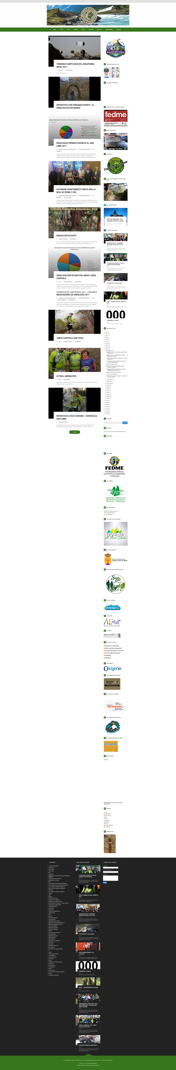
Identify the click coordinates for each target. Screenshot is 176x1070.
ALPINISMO (91, 29)
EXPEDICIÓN (51, 913)
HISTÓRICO (119, 29)
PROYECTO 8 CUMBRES (54, 940)
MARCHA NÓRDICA (109, 29)
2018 (106, 347)
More (75, 432)
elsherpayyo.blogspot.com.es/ (111, 511)
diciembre (108, 350)
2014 (106, 404)
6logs (92, 1065)
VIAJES (50, 973)
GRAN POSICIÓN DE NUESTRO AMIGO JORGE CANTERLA (115, 367)
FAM (49, 914)
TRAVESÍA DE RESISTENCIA (55, 962)
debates (50, 896)
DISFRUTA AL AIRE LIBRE (68, 281)
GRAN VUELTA (51, 919)
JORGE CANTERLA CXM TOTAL (70, 338)
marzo (108, 394)
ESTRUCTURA (107, 813)
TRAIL (50, 960)
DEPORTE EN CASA (53, 898)
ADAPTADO (51, 867)
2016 (106, 400)
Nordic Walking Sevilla (109, 512)
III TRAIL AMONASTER (66, 376)
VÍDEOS (83, 29)
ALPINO (106, 818)
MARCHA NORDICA (53, 929)
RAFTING (50, 944)
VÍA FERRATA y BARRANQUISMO (56, 971)
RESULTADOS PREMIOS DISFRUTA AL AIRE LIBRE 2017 (116, 359)
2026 (106, 332)
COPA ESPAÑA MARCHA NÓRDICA (56, 886)
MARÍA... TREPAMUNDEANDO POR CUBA (88, 987)
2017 (106, 348)
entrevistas (51, 908)
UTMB (49, 968)
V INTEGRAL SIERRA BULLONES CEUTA (88, 1045)
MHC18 (50, 931)
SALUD (50, 952)
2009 (106, 413)
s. (48, 950)
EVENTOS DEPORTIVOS (54, 911)
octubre (108, 381)
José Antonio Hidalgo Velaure (114, 650)
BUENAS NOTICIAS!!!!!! (66, 235)
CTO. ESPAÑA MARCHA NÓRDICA (84, 149)
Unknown (108, 655)
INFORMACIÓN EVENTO (54, 921)
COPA (49, 881)
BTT (49, 872)
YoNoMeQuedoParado (53, 975)
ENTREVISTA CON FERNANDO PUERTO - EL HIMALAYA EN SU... (116, 356)
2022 (106, 339)
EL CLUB (61, 29)
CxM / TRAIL (99, 29)
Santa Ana (106, 759)
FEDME (50, 916)
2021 (106, 341)
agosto (108, 385)
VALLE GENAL (51, 970)
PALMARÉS (76, 29)
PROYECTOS (51, 942)
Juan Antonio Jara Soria (112, 653)
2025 (106, 333)
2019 (106, 345)
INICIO (55, 29)
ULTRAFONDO (51, 965)
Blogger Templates (81, 1065)
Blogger (111, 1060)
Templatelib (96, 1065)
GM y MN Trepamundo (92, 1063)
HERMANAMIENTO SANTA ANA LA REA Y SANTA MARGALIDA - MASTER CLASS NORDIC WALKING (88, 1005)
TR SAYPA (50, 958)
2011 (106, 410)
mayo (107, 390)
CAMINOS (50, 874)
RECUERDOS (107, 827)
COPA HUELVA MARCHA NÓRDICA (56, 888)
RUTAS (68, 29)
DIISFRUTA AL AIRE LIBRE (55, 901)
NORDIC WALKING (52, 935)
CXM (60, 281)
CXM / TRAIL (107, 820)
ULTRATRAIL (51, 967)
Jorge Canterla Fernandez (113, 648)
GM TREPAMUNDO (69, 70)
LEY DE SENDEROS (52, 926)
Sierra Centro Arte (108, 514)
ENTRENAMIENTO (52, 906)
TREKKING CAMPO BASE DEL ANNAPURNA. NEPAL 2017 (116, 353)
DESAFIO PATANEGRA (53, 899)
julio (107, 387)
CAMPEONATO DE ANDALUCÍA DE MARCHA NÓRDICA (67, 149)
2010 (106, 412)
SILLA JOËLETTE (52, 957)
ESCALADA (51, 909)
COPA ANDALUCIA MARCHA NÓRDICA (57, 883)
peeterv (98, 1060)
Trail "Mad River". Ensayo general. (115, 283)
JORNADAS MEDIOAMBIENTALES (56, 922)
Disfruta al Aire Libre (112, 646)
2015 (106, 402)
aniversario (51, 871)
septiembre (109, 383)
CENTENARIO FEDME (53, 880)
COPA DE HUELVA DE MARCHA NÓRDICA (58, 885)
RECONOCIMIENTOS (53, 945)
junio (107, 388)
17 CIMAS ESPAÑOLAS (53, 866)
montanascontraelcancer (54, 932)
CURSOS (50, 893)
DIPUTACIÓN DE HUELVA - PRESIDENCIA (58, 903)
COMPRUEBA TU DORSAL (113, 320)
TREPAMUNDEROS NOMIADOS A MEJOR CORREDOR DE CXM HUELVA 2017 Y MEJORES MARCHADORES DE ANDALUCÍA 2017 (76, 292)
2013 (106, 406)
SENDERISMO (51, 955)
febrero (108, 396)
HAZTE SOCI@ (107, 815)
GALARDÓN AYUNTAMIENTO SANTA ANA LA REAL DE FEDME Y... (116, 362)
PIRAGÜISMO (51, 939)
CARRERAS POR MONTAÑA (54, 878)
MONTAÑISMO (52, 934)
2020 (106, 343)
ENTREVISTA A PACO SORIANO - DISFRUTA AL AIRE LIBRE (116, 376)
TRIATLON (51, 963)
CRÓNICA (50, 890)
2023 (106, 337)
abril (107, 392)
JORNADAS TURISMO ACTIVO (55, 924)
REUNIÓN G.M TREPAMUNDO (55, 949)
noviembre (109, 379)
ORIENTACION (51, 937)
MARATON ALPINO (53, 927)
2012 (106, 408)
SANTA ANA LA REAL (67, 197)
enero (107, 398)
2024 (106, 335)
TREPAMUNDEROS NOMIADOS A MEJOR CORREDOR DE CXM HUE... (116, 370)
